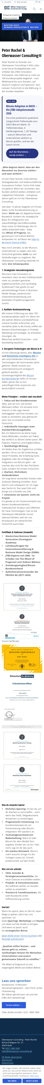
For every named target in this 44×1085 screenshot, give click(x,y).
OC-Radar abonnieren (12, 1057)
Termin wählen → (14, 1005)
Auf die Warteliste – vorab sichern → (19, 153)
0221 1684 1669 (31, 1012)
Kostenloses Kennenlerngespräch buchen (21, 26)
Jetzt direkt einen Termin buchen (19, 935)
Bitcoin (37, 352)
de (39, 2)
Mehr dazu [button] (34, 1076)
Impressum (7, 1060)
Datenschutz (7, 1063)
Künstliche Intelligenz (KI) (21, 355)
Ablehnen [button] (12, 1081)
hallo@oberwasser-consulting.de (17, 1051)
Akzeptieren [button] (32, 1081)
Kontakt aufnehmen (13, 939)
